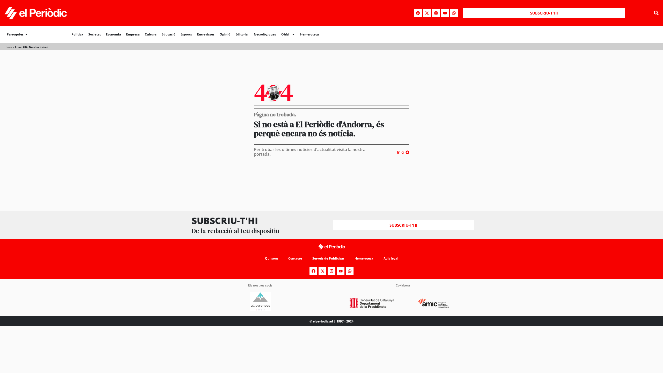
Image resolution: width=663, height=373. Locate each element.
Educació (168, 34)
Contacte (295, 258)
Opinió (225, 34)
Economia (113, 34)
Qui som (271, 258)
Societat (94, 34)
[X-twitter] (427, 13)
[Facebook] (418, 13)
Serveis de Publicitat (328, 258)
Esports (186, 34)
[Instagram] (436, 13)
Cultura (150, 34)
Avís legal (391, 258)
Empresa (133, 34)
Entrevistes (205, 34)
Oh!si (285, 34)
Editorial (242, 34)
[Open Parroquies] (26, 34)
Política (77, 34)
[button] (656, 13)
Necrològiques (265, 34)
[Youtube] (445, 13)
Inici (9, 47)
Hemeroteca (309, 34)
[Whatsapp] (454, 13)
